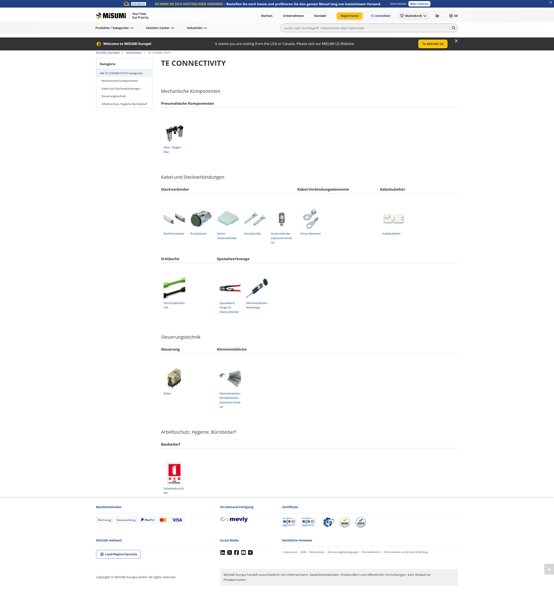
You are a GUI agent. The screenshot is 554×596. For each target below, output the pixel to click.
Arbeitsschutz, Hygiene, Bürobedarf (124, 104)
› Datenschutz (316, 552)
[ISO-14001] (308, 522)
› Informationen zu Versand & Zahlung (405, 552)
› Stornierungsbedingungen (342, 552)
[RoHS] (344, 522)
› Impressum (289, 552)
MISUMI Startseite (107, 53)
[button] (419, 3)
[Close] (456, 40)
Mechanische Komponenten (119, 81)
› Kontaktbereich (370, 552)
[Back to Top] (549, 569)
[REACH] (360, 522)
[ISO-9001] (289, 522)
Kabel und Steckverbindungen (120, 88)
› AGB (302, 552)
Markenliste (133, 53)
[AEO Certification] (327, 522)
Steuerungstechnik (113, 96)
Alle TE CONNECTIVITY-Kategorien (121, 73)
